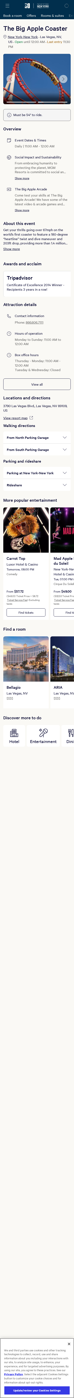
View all (37, 384)
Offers (31, 15)
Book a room (12, 15)
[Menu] (7, 5)
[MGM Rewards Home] (27, 5)
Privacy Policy (13, 1374)
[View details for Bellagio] (26, 659)
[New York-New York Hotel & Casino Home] (43, 5)
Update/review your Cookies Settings (37, 1390)
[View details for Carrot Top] (26, 530)
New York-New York (23, 36)
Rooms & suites (52, 15)
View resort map (15, 418)
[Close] (69, 1343)
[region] (37, 1368)
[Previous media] (11, 79)
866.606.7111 (34, 322)
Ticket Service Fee (17, 600)
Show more (22, 178)
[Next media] (63, 79)
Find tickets (26, 612)
